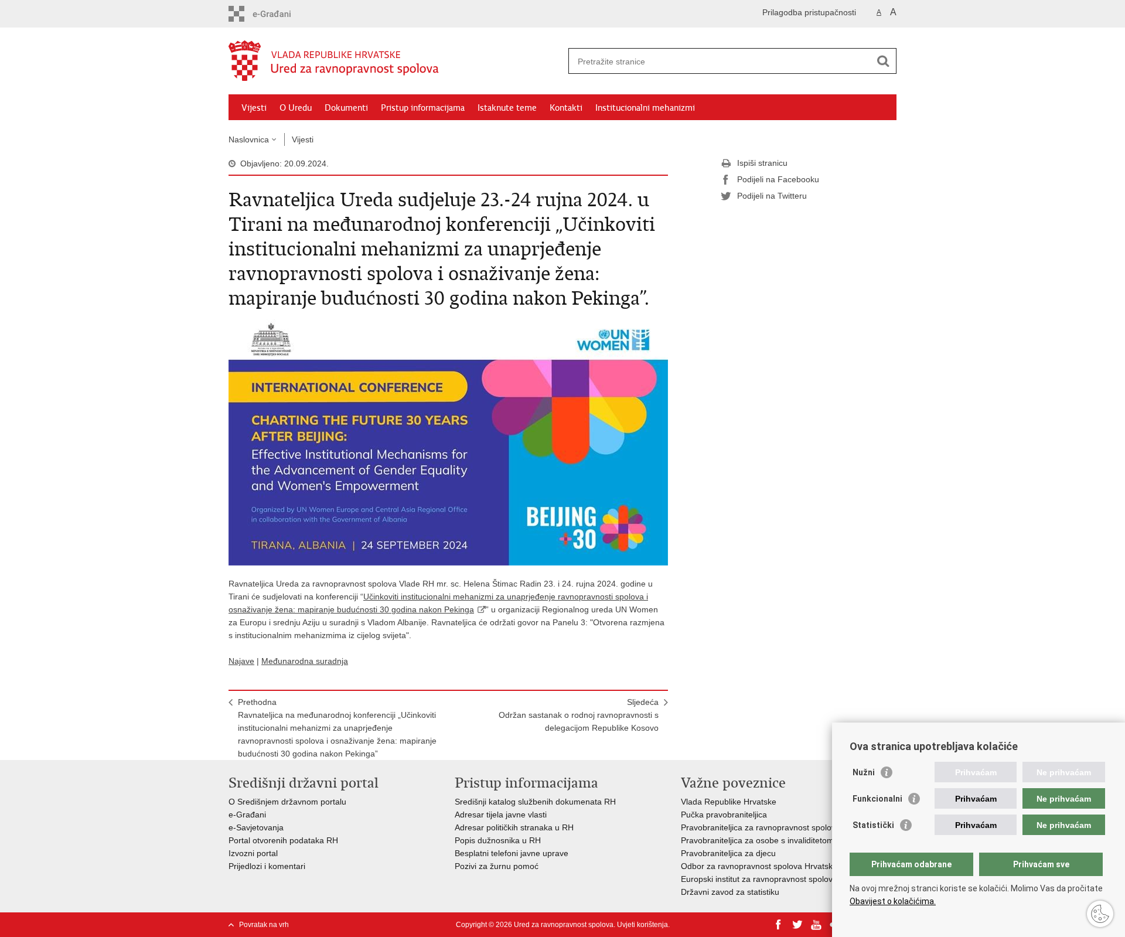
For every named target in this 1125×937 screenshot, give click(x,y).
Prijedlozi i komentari (267, 866)
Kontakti (566, 108)
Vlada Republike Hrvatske (728, 801)
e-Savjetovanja (256, 827)
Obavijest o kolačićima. (893, 901)
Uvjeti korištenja (642, 925)
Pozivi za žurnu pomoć (496, 866)
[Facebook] (778, 924)
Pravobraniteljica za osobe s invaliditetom (757, 840)
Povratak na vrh (264, 925)
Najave (241, 661)
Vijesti (254, 108)
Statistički (873, 825)
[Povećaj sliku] (448, 442)
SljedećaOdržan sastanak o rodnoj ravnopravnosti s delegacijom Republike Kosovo (579, 714)
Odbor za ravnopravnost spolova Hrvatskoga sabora (778, 866)
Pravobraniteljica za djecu (728, 853)
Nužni (864, 772)
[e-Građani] (279, 14)
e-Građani (247, 814)
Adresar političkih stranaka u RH (514, 827)
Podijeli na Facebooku (778, 179)
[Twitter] (797, 924)
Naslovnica (249, 139)
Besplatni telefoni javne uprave (511, 853)
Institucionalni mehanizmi (645, 108)
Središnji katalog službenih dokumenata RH (535, 801)
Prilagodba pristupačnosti (809, 12)
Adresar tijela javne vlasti (501, 814)
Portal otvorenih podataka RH (284, 840)
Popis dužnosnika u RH (498, 840)
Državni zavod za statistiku (730, 892)
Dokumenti (346, 108)
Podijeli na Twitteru (772, 195)
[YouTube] (816, 924)
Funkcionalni (877, 798)
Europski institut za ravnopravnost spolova (759, 879)
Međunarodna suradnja (304, 661)
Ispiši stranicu (762, 163)
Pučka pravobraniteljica (724, 814)
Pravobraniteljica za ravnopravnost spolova (760, 827)
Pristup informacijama (423, 108)
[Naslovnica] (395, 61)
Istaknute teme (507, 108)
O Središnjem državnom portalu (287, 801)
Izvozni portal (253, 853)
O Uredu (295, 108)
